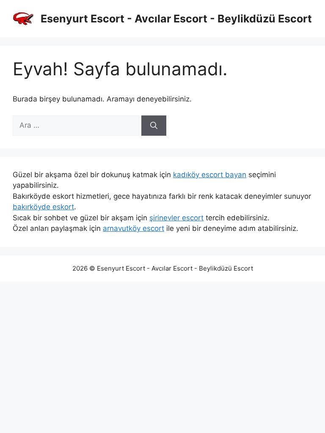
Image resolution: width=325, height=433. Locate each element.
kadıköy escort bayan (209, 174)
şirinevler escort (176, 218)
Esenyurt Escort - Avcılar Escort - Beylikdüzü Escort (176, 18)
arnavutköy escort (133, 228)
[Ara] (153, 125)
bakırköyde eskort (43, 207)
